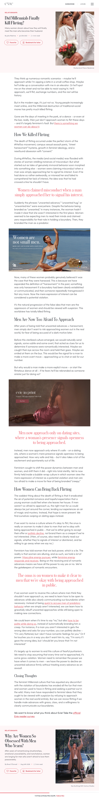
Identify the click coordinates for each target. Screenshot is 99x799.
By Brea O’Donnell (11, 764)
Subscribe (60, 795)
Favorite (13, 42)
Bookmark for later (33, 42)
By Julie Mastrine (10, 36)
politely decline (36, 533)
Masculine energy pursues (36, 557)
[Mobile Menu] (92, 4)
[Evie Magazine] (9, 4)
